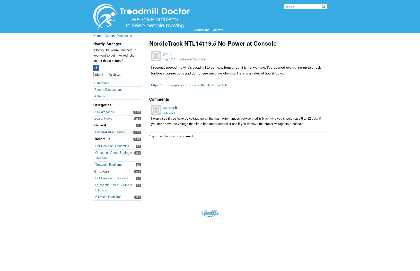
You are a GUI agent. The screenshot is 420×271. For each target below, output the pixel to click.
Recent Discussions (108, 89)
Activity (218, 29)
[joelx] (156, 56)
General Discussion (110, 132)
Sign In (99, 74)
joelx (167, 54)
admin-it (170, 108)
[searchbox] (305, 6)
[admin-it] (156, 110)
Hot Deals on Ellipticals (111, 178)
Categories (101, 83)
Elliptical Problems (108, 197)
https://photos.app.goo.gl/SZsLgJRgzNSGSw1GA (189, 85)
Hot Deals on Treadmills (112, 146)
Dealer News (103, 118)
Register (115, 74)
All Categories (104, 112)
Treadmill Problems (108, 164)
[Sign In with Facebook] (96, 68)
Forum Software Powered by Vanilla (210, 213)
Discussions (201, 29)
